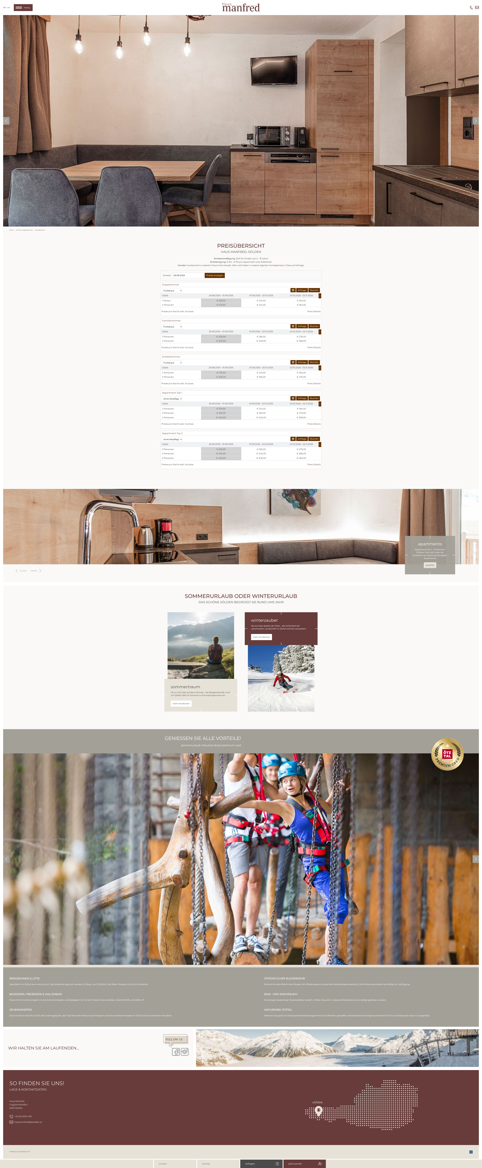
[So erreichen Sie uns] (361, 1105)
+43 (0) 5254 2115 (23, 1116)
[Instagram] (184, 1051)
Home (11, 230)
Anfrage (302, 290)
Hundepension (277, 265)
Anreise (167, 275)
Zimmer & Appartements (24, 230)
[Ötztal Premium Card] (447, 754)
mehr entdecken (181, 703)
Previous (6, 121)
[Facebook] (176, 1051)
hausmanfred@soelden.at (28, 1122)
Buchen (314, 290)
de (4, 7)
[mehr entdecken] (201, 645)
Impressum (13, 1152)
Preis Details (314, 311)
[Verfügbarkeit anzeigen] (293, 290)
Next (476, 121)
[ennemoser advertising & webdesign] (471, 1151)
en (8, 7)
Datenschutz (24, 1152)
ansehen (430, 565)
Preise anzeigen (214, 275)
